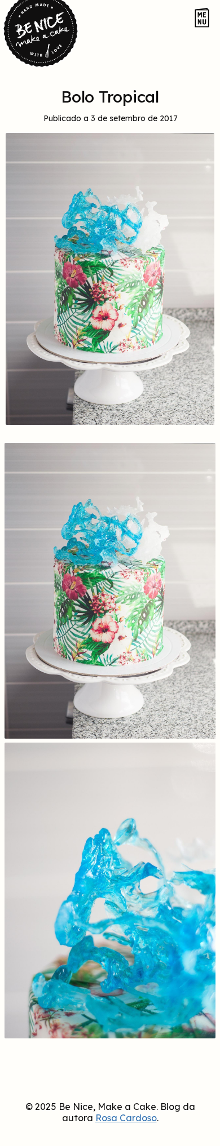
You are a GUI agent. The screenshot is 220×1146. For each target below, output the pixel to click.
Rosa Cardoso (126, 1117)
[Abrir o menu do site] (201, 18)
